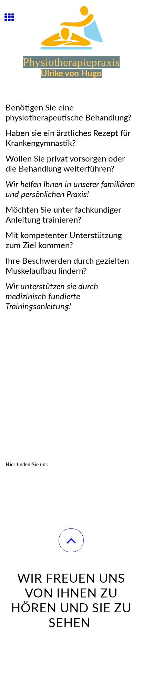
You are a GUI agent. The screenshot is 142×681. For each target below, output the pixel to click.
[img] (71, 26)
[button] (71, 540)
